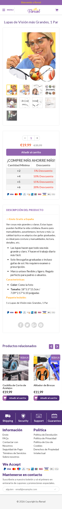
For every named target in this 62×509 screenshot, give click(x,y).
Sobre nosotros (11, 456)
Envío (5, 434)
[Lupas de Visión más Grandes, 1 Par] (31, 57)
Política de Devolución (45, 434)
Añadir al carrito (17, 398)
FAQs (6, 438)
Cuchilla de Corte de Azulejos (14, 386)
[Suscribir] (55, 489)
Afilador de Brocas (44, 385)
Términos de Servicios (14, 453)
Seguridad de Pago (13, 449)
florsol (42, 501)
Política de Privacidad (45, 438)
